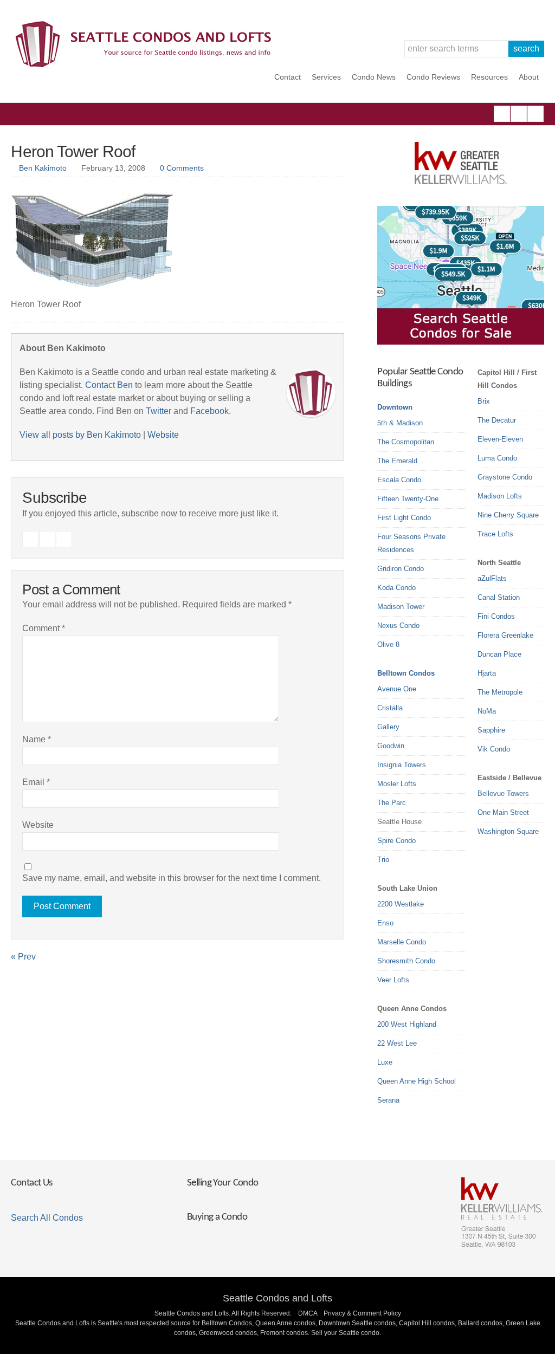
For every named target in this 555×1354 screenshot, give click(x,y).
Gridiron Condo (400, 569)
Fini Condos (496, 616)
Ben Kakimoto (43, 168)
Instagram (518, 113)
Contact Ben (109, 385)
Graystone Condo (504, 477)
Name (36, 739)
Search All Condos (47, 1217)
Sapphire (491, 730)
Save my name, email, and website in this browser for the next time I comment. (171, 878)
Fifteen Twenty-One (407, 499)
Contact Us (31, 1183)
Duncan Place (499, 654)
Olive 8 (388, 644)
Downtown (394, 407)
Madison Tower (400, 607)
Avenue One (396, 689)
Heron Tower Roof (73, 151)
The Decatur (496, 420)
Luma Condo (497, 458)
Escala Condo (399, 480)
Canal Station (498, 597)
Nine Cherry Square (508, 515)
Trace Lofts (495, 534)
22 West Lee (397, 1043)
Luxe (384, 1062)
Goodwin (390, 746)
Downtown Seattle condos (357, 1323)
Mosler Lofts (396, 784)
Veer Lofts (393, 980)
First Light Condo (404, 518)
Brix (483, 401)
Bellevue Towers (503, 793)
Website (163, 434)
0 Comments (182, 168)
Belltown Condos (406, 673)
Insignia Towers (401, 765)
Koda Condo (396, 588)
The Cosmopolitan (405, 442)
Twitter (535, 113)
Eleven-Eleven (500, 439)
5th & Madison (400, 423)
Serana (388, 1100)
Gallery (388, 727)
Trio (383, 860)
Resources (489, 77)
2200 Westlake (400, 904)
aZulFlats (492, 578)
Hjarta (486, 673)
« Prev (23, 956)
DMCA (307, 1313)
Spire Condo (396, 841)
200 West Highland (406, 1024)
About (529, 77)
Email (36, 782)
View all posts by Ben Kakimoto (80, 434)
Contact (287, 77)
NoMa (486, 711)
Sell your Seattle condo (345, 1333)
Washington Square (508, 831)
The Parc (391, 803)
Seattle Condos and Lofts (277, 1298)
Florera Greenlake (505, 635)
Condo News (374, 77)
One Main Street (503, 812)
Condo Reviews (433, 77)
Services (326, 77)
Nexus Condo (398, 625)
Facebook (501, 113)
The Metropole (499, 692)
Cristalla (390, 708)
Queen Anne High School (416, 1081)
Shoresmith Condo (406, 961)
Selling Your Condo (223, 1183)
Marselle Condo (401, 942)
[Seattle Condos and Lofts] (146, 64)
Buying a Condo (217, 1217)
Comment (43, 628)
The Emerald (397, 461)
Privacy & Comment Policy (362, 1313)
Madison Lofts (499, 496)
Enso (385, 923)
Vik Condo (493, 749)
